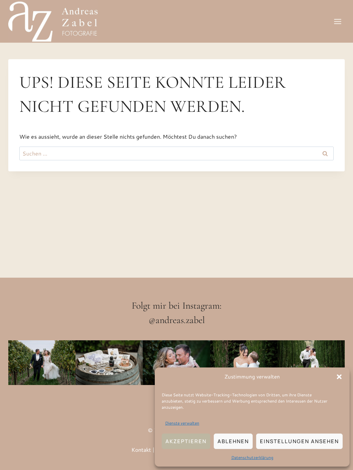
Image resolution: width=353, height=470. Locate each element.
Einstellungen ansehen (299, 441)
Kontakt (141, 449)
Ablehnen (233, 441)
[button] (339, 376)
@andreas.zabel (177, 320)
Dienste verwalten (182, 423)
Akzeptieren (185, 441)
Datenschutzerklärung (252, 457)
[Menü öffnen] (337, 21)
